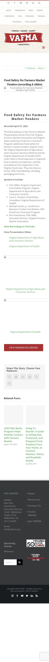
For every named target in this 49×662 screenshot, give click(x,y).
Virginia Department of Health (24, 246)
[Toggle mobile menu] (43, 47)
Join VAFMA (34, 521)
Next (40, 68)
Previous (31, 68)
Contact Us (34, 505)
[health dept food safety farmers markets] (25, 299)
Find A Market (32, 513)
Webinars (9, 551)
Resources (34, 499)
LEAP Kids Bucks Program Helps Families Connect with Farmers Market (13, 435)
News (31, 493)
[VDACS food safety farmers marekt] (25, 256)
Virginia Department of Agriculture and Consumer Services (26, 239)
